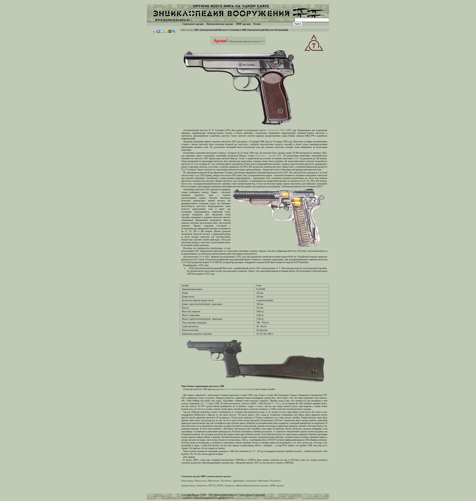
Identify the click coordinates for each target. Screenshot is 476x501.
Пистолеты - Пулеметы (219, 480)
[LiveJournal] (174, 31)
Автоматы (251, 480)
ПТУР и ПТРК (216, 485)
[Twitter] (162, 31)
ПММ (184, 262)
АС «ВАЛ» (276, 403)
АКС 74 (204, 403)
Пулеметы (275, 480)
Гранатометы (188, 485)
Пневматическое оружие (256, 485)
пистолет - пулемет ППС (270, 155)
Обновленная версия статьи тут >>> (247, 41)
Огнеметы (202, 485)
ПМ (200, 256)
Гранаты (229, 485)
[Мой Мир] (170, 31)
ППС (297, 158)
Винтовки (263, 480)
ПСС (254, 451)
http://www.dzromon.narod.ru (234, 389)
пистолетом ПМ (276, 130)
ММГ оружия (277, 485)
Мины (239, 485)
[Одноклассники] (166, 31)
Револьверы (187, 480)
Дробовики (238, 480)
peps (218, 389)
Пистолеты (186, 30)
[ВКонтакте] (158, 31)
